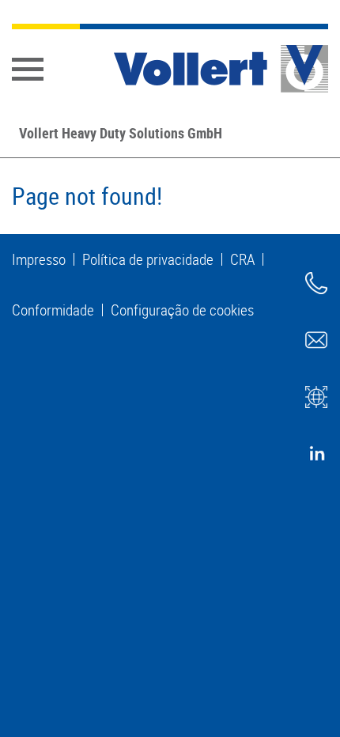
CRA (242, 259)
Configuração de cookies (182, 310)
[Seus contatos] (316, 283)
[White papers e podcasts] (316, 397)
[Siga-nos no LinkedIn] (316, 454)
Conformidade (53, 310)
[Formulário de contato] (316, 340)
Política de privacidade (147, 259)
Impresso (39, 259)
